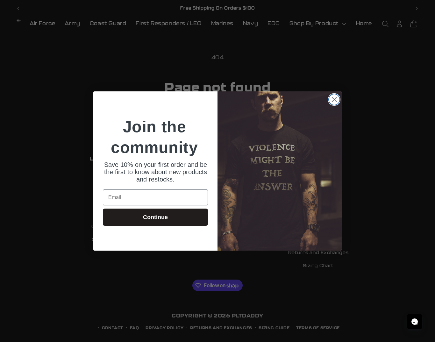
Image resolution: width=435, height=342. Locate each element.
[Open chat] (414, 321)
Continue (155, 217)
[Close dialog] (334, 99)
